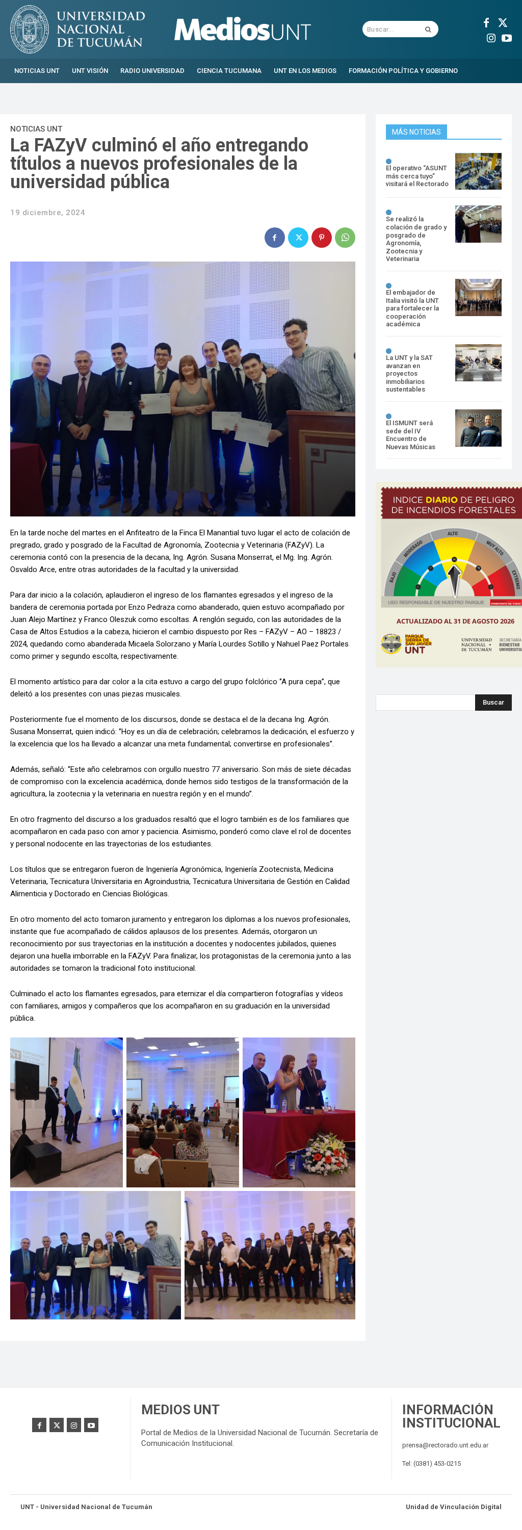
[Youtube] (507, 37)
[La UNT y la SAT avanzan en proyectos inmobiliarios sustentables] (478, 362)
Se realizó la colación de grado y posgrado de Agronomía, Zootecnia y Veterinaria (416, 239)
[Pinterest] (321, 237)
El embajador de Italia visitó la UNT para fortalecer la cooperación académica (412, 308)
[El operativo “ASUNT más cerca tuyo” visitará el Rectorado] (478, 171)
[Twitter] (502, 21)
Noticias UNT (36, 129)
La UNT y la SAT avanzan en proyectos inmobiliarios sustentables (409, 373)
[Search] (427, 29)
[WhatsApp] (345, 237)
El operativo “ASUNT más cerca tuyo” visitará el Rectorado (417, 176)
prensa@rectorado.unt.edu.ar (445, 1445)
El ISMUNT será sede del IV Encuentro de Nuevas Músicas (410, 435)
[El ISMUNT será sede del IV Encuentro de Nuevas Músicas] (478, 428)
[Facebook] (486, 21)
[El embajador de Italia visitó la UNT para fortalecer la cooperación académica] (478, 297)
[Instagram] (491, 37)
